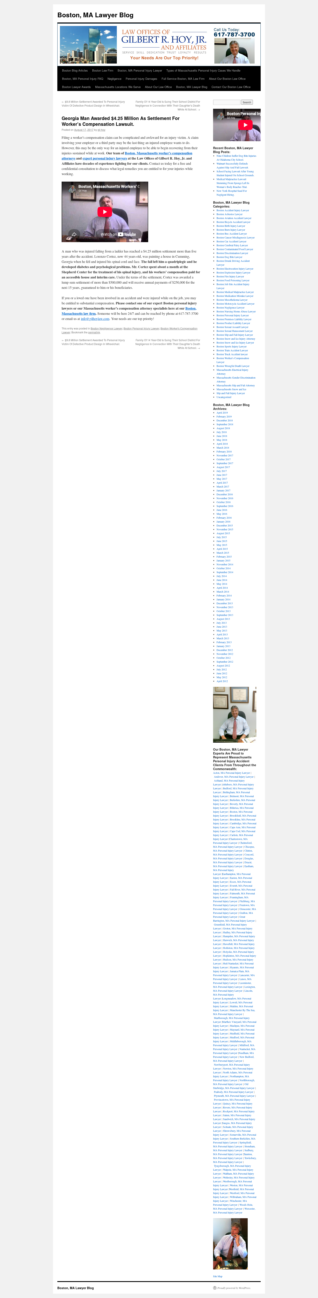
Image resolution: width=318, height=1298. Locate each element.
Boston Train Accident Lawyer (232, 350)
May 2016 (222, 513)
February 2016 (224, 517)
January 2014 (223, 599)
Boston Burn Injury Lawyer (231, 229)
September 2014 (225, 572)
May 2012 (222, 677)
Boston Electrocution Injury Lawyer (235, 268)
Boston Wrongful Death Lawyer (233, 366)
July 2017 (222, 471)
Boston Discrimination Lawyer (232, 253)
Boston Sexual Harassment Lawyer (235, 330)
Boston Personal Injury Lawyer (141, 328)
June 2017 (222, 474)
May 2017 (222, 478)
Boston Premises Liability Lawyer (234, 319)
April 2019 (222, 412)
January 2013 (223, 646)
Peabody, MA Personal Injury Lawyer (233, 1091)
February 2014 (224, 595)
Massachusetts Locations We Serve (118, 87)
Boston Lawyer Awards (76, 87)
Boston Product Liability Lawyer (233, 323)
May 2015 (222, 545)
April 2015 (222, 548)
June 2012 (222, 673)
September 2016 (225, 506)
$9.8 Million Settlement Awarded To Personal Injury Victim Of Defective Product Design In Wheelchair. (93, 103)
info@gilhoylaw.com (95, 318)
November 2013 (225, 607)
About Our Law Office (158, 87)
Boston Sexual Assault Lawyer (232, 327)
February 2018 (224, 451)
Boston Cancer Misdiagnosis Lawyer (236, 237)
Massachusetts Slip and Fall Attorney (236, 385)
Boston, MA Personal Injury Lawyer (140, 70)
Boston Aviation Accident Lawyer (234, 218)
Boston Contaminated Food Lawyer (235, 249)
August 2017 (223, 467)
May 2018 (222, 439)
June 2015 (222, 541)
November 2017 (225, 455)
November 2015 (225, 529)
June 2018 (222, 436)
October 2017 (224, 459)
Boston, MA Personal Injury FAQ (82, 79)
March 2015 (223, 552)
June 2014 (222, 580)
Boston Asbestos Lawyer (230, 214)
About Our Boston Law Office (227, 79)
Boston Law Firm (102, 70)
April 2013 (222, 634)
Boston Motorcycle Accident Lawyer (235, 303)
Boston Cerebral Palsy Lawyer (232, 245)
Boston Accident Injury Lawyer (233, 210)
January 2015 (223, 560)
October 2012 (224, 657)
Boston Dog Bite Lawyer (229, 257)
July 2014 (222, 576)
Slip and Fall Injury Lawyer (231, 393)
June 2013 (222, 626)
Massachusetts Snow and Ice (231, 389)
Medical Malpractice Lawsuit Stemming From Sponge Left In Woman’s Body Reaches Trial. (233, 183)
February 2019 (224, 416)
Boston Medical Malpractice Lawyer (235, 292)
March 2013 (223, 638)
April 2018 (222, 443)
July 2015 (222, 537)
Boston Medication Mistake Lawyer (235, 295)
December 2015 (225, 525)
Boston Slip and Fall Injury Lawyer (235, 334)
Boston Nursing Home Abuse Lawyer (236, 311)
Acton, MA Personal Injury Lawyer (231, 772)
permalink (94, 332)
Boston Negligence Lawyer (106, 328)
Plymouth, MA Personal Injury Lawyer (234, 1095)
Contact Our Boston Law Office (231, 87)
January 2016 (223, 521)
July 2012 (222, 669)
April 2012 (222, 681)
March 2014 (223, 591)
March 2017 (223, 486)
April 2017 (222, 482)
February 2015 (224, 556)
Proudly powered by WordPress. (234, 1288)
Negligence (114, 79)
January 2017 (223, 490)
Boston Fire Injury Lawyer (230, 276)
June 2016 (222, 510)
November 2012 (225, 653)
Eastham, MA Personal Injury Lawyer (233, 870)
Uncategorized (224, 397)
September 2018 (225, 424)
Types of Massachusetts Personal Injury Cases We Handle (203, 70)
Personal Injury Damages (141, 79)
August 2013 (223, 618)
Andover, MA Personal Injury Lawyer (234, 776)
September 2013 (225, 615)
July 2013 (222, 622)
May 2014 (222, 583)
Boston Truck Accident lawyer (232, 354)
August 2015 (223, 533)
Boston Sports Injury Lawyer (232, 346)
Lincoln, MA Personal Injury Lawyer (233, 994)
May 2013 (222, 630)
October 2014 (224, 568)
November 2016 (225, 498)
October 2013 (224, 611)
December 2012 (225, 650)
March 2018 (223, 447)
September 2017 (225, 463)
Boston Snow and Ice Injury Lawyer (235, 342)
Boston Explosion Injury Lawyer (233, 272)
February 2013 (224, 642)
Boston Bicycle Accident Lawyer (233, 222)
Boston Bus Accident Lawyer (232, 233)
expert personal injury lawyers (105, 158)
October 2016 (224, 502)
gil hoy (101, 129)
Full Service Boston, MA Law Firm (183, 79)
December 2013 (225, 603)
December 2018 (225, 420)
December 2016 (225, 494)
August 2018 (223, 428)
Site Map (217, 1276)
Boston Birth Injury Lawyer (231, 225)
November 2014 (225, 564)
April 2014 (222, 587)
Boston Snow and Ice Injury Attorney (236, 338)
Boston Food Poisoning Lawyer (233, 280)
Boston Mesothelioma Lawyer (232, 299)
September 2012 (225, 661)
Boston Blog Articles (75, 70)
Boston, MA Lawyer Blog (95, 14)
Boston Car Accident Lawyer (231, 241)
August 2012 (223, 665)
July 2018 (222, 432)
